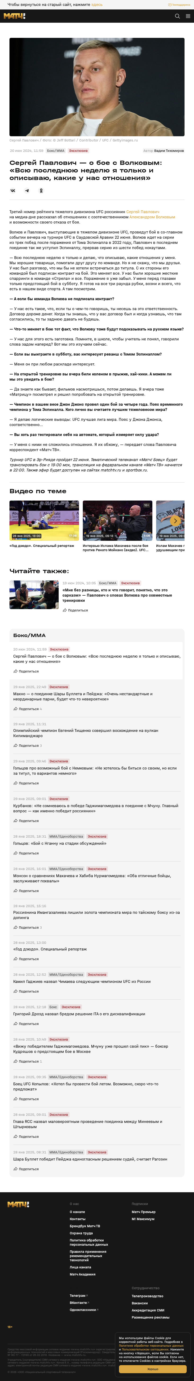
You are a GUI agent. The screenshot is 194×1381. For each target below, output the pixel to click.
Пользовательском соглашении (145, 1349)
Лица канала (80, 1267)
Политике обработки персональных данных (151, 1346)
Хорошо (152, 1369)
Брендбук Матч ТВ (85, 1226)
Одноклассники (83, 1310)
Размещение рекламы (150, 1317)
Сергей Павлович (142, 211)
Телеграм (77, 1295)
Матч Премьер (144, 1212)
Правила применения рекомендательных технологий (88, 1255)
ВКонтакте (78, 1303)
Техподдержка (181, 4)
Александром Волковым (152, 217)
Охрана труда (81, 1233)
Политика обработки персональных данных (89, 1242)
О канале (77, 1212)
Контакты (77, 1219)
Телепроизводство (147, 1296)
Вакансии (140, 1303)
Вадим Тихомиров (169, 151)
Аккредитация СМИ (148, 1310)
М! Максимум (143, 1219)
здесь (96, 4)
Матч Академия (83, 1274)
